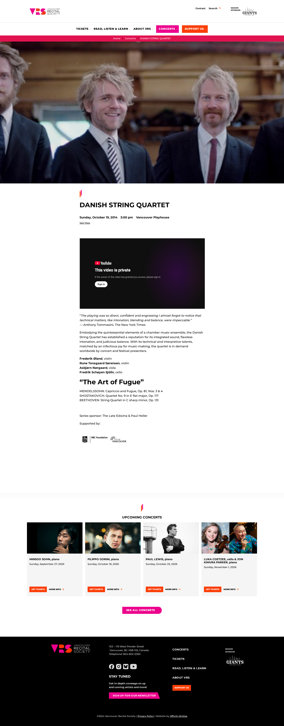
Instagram (118, 666)
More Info (55, 589)
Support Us (182, 687)
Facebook (111, 666)
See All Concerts (140, 610)
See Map (85, 222)
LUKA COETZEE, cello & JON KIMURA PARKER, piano (223, 561)
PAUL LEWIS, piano (159, 559)
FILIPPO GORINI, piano (103, 559)
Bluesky (125, 666)
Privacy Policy (146, 716)
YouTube (133, 666)
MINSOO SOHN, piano (44, 559)
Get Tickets (38, 589)
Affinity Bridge (178, 716)
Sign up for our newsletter (134, 695)
